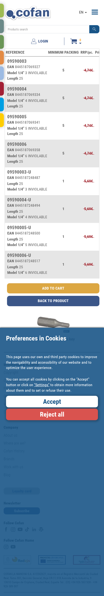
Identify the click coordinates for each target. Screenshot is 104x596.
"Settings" (41, 385)
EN (81, 12)
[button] (94, 29)
